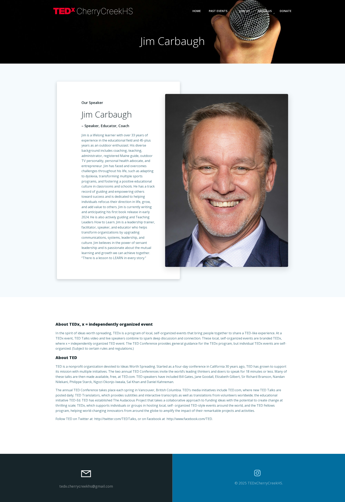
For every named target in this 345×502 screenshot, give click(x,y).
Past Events (218, 11)
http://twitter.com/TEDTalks (115, 419)
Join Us (244, 11)
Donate (285, 11)
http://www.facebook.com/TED (189, 419)
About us (265, 11)
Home (196, 11)
